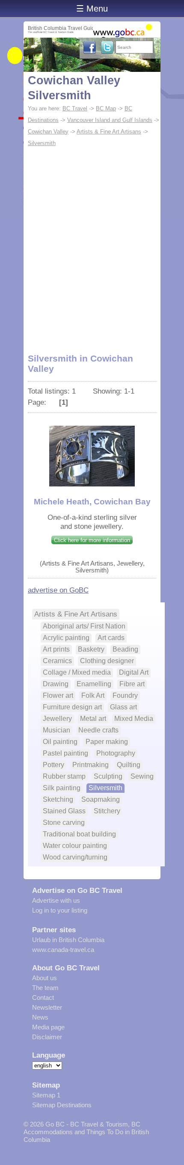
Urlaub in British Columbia (68, 939)
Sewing (142, 776)
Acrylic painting (66, 637)
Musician (56, 730)
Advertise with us (56, 900)
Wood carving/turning (75, 857)
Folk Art (92, 695)
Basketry (91, 649)
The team (45, 987)
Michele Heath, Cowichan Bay (92, 501)
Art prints (56, 649)
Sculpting (108, 776)
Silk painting (61, 787)
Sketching (58, 799)
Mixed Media (133, 718)
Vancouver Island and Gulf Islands (109, 120)
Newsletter (47, 1007)
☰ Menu (92, 8)
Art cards (111, 637)
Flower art (58, 695)
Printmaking (90, 764)
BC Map (106, 108)
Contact (43, 997)
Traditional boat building (79, 834)
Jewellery (57, 718)
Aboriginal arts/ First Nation (84, 626)
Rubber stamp (64, 776)
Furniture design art (72, 707)
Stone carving (64, 822)
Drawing (55, 684)
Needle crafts (98, 730)
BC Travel (74, 108)
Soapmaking (100, 799)
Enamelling (94, 684)
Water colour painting (75, 845)
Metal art (93, 718)
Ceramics (57, 660)
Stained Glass (64, 811)
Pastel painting (65, 753)
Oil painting (60, 741)
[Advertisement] (92, 245)
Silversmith (42, 143)
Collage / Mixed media (77, 672)
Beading (125, 649)
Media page (48, 1027)
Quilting (128, 764)
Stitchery (107, 811)
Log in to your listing (59, 910)
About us (44, 977)
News (40, 1017)
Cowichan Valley (48, 131)
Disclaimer (47, 1036)
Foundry (125, 695)
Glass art (123, 707)
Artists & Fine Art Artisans (109, 131)
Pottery (53, 764)
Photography (115, 753)
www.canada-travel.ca (63, 949)
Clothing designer (107, 660)
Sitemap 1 (46, 1095)
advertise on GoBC (58, 590)
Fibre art (132, 684)
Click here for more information (92, 540)
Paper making (107, 741)
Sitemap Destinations (62, 1105)
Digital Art (133, 672)
